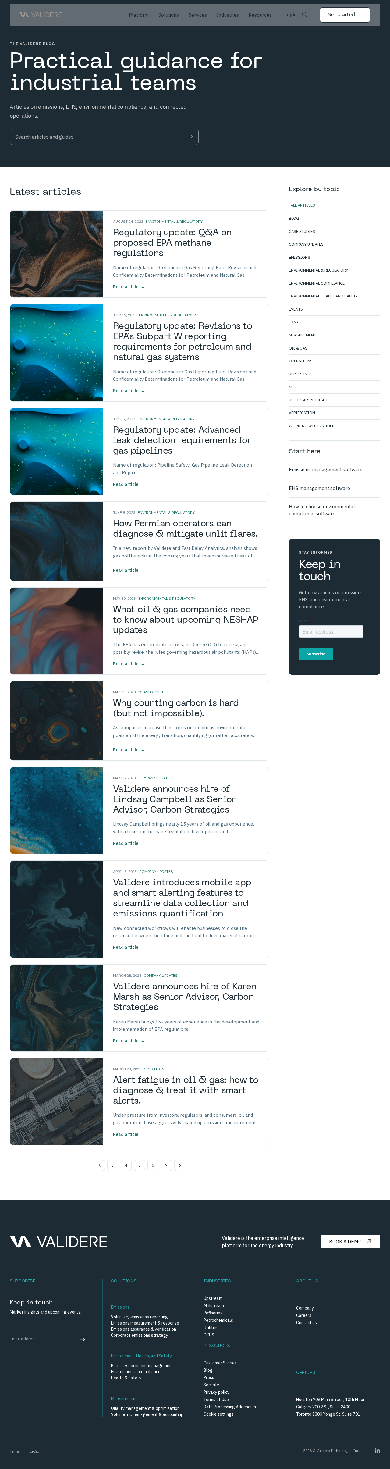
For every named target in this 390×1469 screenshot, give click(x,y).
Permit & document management (142, 1365)
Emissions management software (326, 470)
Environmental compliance (136, 1372)
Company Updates (155, 778)
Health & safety (126, 1378)
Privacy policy (216, 1392)
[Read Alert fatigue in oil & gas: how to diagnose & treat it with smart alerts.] (56, 1101)
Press (209, 1377)
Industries (228, 15)
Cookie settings (219, 1414)
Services (198, 15)
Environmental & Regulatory (174, 221)
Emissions (120, 1307)
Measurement (151, 692)
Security (211, 1385)
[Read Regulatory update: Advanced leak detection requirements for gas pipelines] (56, 451)
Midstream (214, 1305)
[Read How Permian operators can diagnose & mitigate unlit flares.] (56, 541)
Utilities (211, 1327)
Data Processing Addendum (230, 1407)
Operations (155, 1069)
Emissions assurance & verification (143, 1329)
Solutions (168, 15)
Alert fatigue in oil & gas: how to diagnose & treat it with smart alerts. (185, 1091)
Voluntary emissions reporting (139, 1317)
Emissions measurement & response (145, 1323)
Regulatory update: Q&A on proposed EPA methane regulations (172, 243)
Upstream (213, 1298)
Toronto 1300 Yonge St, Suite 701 (328, 1414)
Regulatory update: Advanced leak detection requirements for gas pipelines (182, 441)
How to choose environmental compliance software (322, 510)
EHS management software (319, 488)
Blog (208, 1370)
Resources (260, 15)
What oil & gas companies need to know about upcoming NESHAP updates (185, 620)
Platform (139, 15)
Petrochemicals (218, 1320)
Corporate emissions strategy (139, 1335)
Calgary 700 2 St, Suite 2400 (323, 1407)
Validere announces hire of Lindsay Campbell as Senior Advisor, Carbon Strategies (174, 800)
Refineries (213, 1313)
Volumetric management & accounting (147, 1414)
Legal (34, 1451)
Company (305, 1308)
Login (290, 15)
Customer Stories (220, 1363)
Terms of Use (216, 1399)
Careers (303, 1315)
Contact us (306, 1322)
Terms (15, 1451)
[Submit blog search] (190, 137)
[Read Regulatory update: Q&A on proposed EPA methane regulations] (56, 254)
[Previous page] (99, 1165)
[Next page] (179, 1165)
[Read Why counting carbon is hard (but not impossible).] (56, 720)
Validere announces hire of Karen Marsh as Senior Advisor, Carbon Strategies (184, 997)
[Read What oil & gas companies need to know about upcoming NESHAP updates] (56, 631)
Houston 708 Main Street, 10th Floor (330, 1399)
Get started (345, 15)
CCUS (209, 1335)
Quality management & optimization (145, 1408)
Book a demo (345, 1242)
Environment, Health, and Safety (141, 1356)
